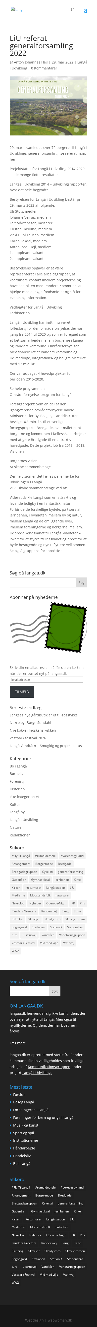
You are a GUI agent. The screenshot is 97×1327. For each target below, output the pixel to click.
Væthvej (68, 943)
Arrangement (21, 864)
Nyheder (35, 903)
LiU (72, 887)
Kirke (77, 880)
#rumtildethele (45, 856)
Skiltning (17, 919)
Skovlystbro (52, 919)
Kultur (15, 804)
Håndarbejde (24, 1148)
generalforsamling (70, 872)
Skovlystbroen (75, 919)
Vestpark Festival (23, 943)
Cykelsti (47, 872)
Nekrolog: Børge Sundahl (30, 722)
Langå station (55, 887)
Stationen (38, 927)
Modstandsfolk (40, 895)
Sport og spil (23, 1133)
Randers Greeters (24, 911)
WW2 (15, 951)
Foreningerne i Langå (30, 1109)
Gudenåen (19, 880)
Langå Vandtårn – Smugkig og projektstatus (46, 745)
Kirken (16, 887)
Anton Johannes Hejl (31, 62)
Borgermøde (44, 864)
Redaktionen (20, 835)
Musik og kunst (25, 1125)
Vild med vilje (49, 943)
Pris (82, 903)
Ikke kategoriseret (24, 796)
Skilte (77, 911)
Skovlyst (34, 919)
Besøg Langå (23, 1102)
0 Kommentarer (44, 68)
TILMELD (22, 691)
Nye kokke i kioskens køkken (33, 730)
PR (73, 903)
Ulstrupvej (29, 935)
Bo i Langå (18, 766)
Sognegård (19, 927)
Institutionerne (25, 1140)
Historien (17, 789)
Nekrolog (18, 903)
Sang (65, 911)
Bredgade (65, 864)
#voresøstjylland (72, 856)
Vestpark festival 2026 (28, 738)
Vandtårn (48, 935)
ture (14, 935)
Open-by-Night (56, 903)
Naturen (17, 827)
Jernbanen (62, 880)
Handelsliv (22, 1155)
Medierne (18, 895)
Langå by (17, 812)
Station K (56, 927)
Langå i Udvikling (24, 819)
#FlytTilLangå (21, 856)
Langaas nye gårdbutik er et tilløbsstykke (44, 715)
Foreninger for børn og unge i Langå (43, 1117)
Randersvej (49, 911)
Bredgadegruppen (24, 872)
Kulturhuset (33, 887)
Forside (19, 1094)
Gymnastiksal (40, 880)
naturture (62, 895)
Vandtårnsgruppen (72, 935)
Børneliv (16, 773)
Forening (17, 781)
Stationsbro (75, 927)
